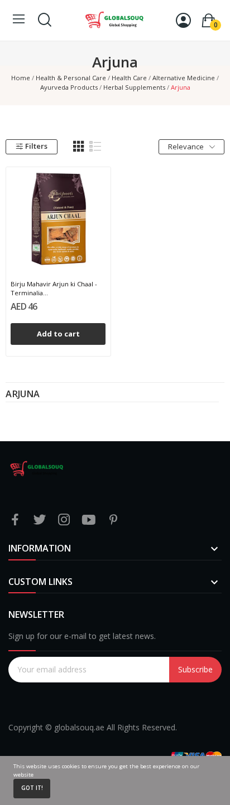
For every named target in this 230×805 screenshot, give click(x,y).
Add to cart (58, 334)
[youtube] (88, 520)
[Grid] (78, 146)
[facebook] (15, 520)
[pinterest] (113, 520)
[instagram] (64, 520)
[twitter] (39, 520)
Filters (36, 146)
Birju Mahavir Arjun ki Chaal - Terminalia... (54, 288)
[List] (95, 146)
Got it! (32, 788)
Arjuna (23, 394)
